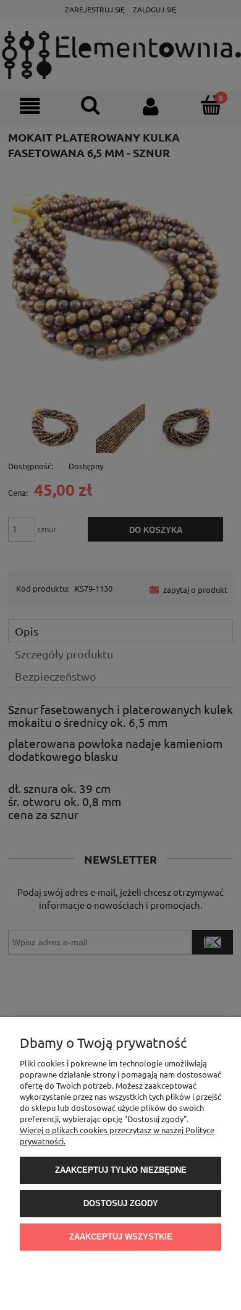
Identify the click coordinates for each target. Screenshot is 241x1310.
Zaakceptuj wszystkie (120, 1236)
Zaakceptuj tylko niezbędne (121, 1170)
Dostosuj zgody (120, 1203)
